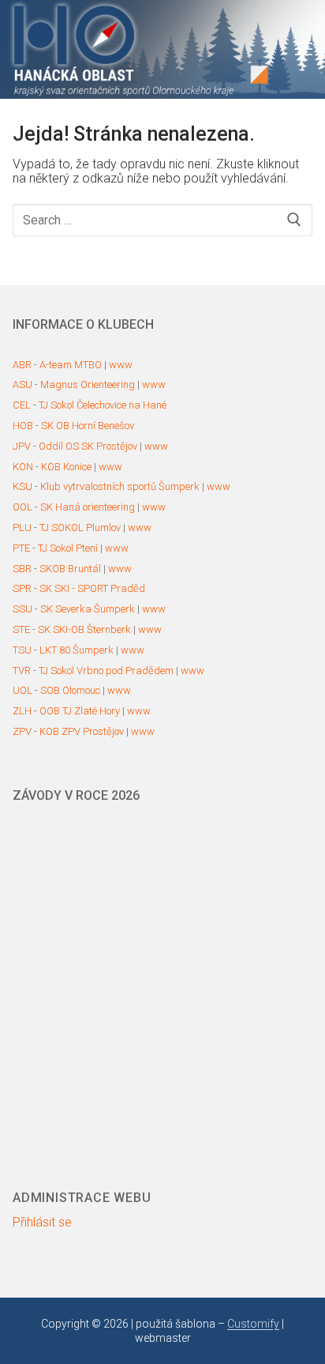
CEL (22, 405)
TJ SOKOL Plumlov (80, 527)
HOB (23, 425)
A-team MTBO (70, 365)
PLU (22, 527)
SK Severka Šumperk (87, 609)
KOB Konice (66, 467)
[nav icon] (303, 49)
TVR (22, 670)
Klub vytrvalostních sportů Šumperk (120, 486)
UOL (22, 690)
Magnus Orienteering (87, 384)
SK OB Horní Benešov (87, 425)
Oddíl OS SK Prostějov (88, 446)
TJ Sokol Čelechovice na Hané (102, 405)
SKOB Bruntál (70, 569)
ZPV (22, 731)
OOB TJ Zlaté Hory (79, 711)
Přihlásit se (42, 1222)
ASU (22, 384)
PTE (21, 548)
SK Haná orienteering (87, 507)
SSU (22, 609)
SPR (22, 588)
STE (21, 629)
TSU (22, 650)
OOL (22, 507)
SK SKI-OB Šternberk (84, 629)
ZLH (22, 711)
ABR (22, 365)
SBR (22, 569)
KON (23, 467)
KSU (22, 486)
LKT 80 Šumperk (76, 650)
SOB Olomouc (70, 690)
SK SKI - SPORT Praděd (92, 588)
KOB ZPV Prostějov (81, 731)
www (121, 365)
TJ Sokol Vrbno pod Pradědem (106, 670)
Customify (253, 1323)
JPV (22, 446)
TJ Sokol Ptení (68, 548)
